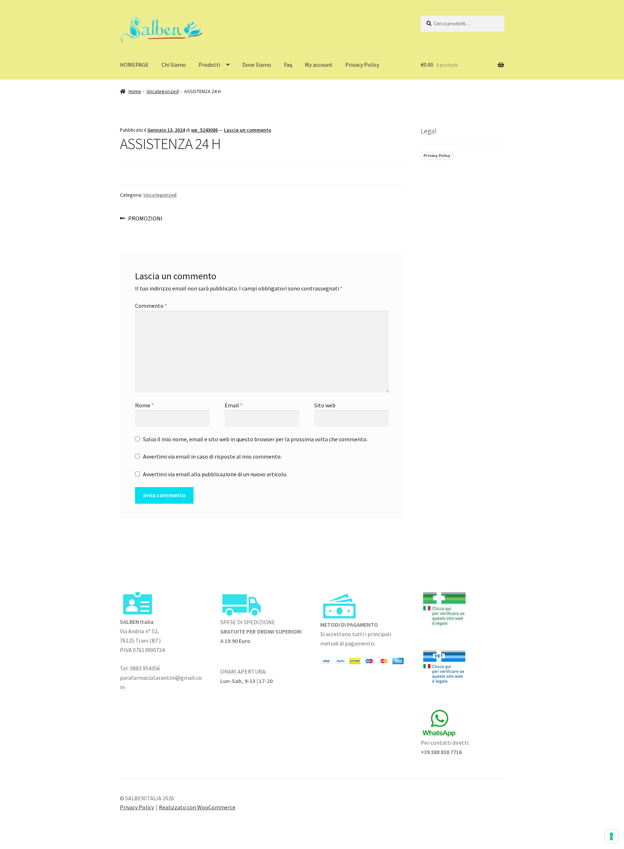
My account (319, 64)
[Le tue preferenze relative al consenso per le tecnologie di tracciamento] (611, 836)
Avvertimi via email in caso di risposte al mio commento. (212, 456)
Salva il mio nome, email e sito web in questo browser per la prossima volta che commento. (255, 439)
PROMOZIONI (145, 218)
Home (135, 91)
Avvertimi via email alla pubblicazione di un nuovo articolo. (215, 474)
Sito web (324, 405)
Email (234, 405)
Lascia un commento (247, 130)
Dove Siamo (256, 64)
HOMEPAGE (134, 64)
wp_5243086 (204, 130)
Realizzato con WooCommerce (197, 807)
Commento (151, 305)
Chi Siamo (173, 64)
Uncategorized (163, 91)
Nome (144, 405)
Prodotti (209, 64)
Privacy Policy (362, 64)
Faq (288, 64)
